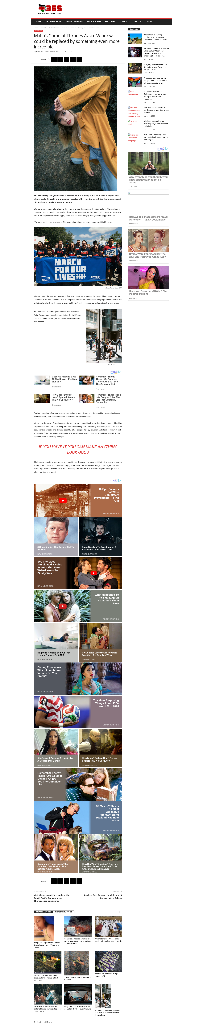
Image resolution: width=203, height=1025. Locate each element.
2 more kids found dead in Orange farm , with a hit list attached (46, 977)
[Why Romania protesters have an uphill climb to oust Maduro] (78, 994)
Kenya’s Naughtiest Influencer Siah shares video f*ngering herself (47, 944)
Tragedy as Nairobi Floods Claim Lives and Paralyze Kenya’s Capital (155, 67)
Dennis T (39, 52)
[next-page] (120, 912)
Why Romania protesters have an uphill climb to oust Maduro (77, 1007)
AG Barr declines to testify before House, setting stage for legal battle (47, 1008)
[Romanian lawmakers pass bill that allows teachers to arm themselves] (108, 996)
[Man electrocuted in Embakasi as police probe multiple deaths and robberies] (135, 95)
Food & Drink (94, 21)
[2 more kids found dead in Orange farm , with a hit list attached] (48, 962)
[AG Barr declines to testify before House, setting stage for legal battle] (48, 994)
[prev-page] (117, 912)
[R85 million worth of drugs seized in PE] (108, 961)
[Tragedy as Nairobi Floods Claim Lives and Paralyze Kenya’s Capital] (135, 68)
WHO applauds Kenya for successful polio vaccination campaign (156, 137)
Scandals (125, 21)
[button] (168, 22)
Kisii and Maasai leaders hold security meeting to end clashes (156, 110)
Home (39, 21)
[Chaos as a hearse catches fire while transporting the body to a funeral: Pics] (78, 926)
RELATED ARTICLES (43, 912)
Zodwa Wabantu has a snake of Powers (78, 978)
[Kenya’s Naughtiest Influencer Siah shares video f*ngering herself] (48, 928)
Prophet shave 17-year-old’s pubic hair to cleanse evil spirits (108, 940)
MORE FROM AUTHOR (63, 912)
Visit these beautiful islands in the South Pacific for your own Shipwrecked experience (51, 898)
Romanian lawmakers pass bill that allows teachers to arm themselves (108, 1012)
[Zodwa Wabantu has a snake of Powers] (78, 963)
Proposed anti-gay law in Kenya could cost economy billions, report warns (155, 80)
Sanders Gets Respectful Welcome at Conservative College (103, 896)
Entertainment (74, 21)
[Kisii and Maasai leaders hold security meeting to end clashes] (135, 111)
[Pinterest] (66, 59)
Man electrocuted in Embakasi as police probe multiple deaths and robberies (155, 95)
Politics (138, 21)
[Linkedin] (79, 59)
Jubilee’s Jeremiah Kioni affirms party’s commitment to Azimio (156, 123)
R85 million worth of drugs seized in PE (106, 974)
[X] (60, 59)
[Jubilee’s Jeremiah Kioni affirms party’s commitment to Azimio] (135, 125)
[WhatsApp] (73, 59)
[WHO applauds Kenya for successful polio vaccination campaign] (135, 138)
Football (110, 21)
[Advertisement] (122, 9)
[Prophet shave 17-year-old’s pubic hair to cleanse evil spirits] (108, 926)
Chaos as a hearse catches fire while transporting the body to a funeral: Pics (77, 941)
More (149, 21)
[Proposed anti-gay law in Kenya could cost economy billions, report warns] (135, 82)
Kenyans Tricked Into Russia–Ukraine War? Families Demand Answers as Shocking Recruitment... (156, 52)
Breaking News (54, 21)
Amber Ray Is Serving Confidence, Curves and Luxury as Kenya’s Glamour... (156, 37)
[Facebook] (54, 59)
